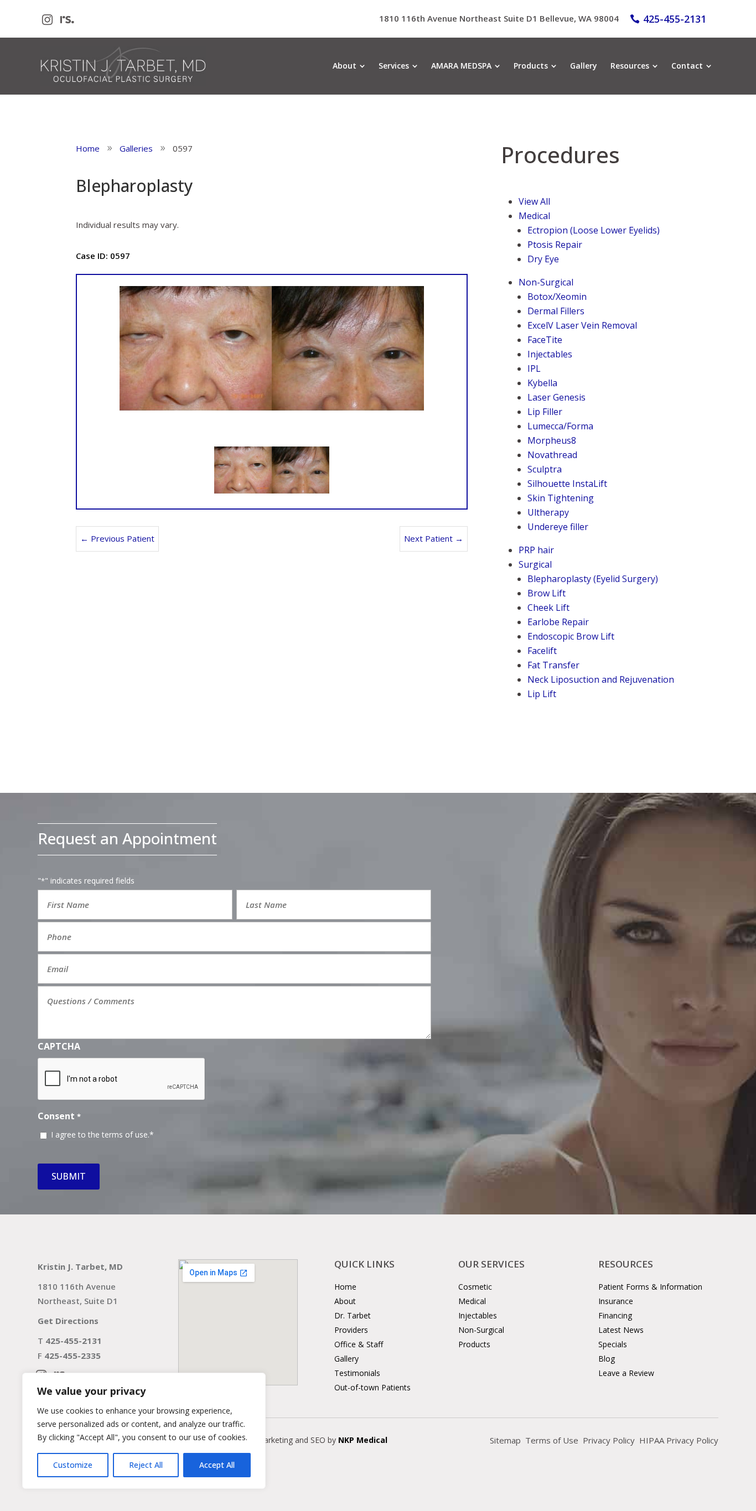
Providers (351, 1330)
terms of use (125, 1134)
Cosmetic (475, 1286)
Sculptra (544, 469)
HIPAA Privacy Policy (678, 1440)
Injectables (549, 354)
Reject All (146, 1465)
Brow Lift (546, 593)
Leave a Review (626, 1373)
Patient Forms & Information (650, 1286)
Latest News (621, 1330)
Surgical (535, 564)
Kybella (542, 383)
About (345, 1301)
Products (474, 1344)
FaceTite (544, 340)
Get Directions (68, 1320)
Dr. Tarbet (352, 1315)
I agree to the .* (102, 1134)
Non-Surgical (546, 282)
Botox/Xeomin (557, 296)
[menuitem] (349, 65)
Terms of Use (551, 1440)
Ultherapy (548, 512)
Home (345, 1286)
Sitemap (505, 1440)
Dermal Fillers (555, 311)
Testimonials (357, 1373)
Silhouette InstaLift (567, 483)
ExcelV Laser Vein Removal (582, 325)
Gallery (346, 1358)
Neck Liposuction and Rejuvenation (600, 679)
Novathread (552, 455)
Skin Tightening (560, 498)
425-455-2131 (674, 18)
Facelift (542, 651)
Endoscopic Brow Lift (570, 636)
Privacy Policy (609, 1440)
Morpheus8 (551, 440)
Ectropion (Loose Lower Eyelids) (593, 230)
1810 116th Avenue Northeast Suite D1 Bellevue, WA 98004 (499, 18)
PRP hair (536, 550)
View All (534, 201)
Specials (612, 1344)
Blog (606, 1358)
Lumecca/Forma (560, 426)
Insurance (615, 1301)
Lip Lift (541, 694)
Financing (615, 1315)
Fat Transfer (553, 665)
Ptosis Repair (554, 244)
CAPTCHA (59, 1046)
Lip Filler (544, 412)
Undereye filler (557, 527)
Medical (534, 216)
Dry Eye (543, 259)
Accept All (217, 1465)
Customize (72, 1465)
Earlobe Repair (558, 622)
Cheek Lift (548, 607)
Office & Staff (358, 1344)
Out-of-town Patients (372, 1387)
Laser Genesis (556, 397)
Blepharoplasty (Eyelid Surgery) (592, 579)
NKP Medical (362, 1440)
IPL (534, 368)
